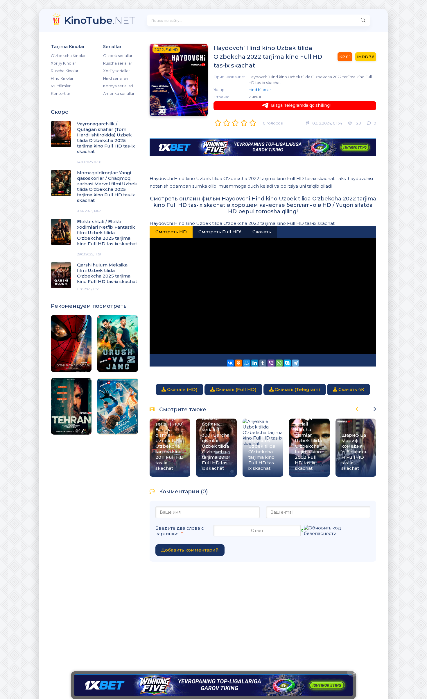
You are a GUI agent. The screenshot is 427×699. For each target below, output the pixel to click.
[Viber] (271, 363)
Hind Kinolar (62, 78)
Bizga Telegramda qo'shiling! (301, 105)
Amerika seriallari (119, 93)
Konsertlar (60, 93)
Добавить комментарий (190, 550)
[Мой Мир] (246, 363)
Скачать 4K (350, 389)
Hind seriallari (115, 78)
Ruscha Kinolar (64, 70)
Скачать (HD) (182, 389)
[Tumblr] (262, 363)
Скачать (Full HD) (235, 389)
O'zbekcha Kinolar (68, 55)
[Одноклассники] (238, 363)
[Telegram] (295, 363)
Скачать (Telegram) (297, 389)
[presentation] (359, 408)
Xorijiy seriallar (116, 70)
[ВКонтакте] (230, 363)
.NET (99, 20)
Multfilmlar (61, 85)
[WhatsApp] (279, 363)
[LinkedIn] (254, 363)
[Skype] (287, 363)
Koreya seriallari (118, 85)
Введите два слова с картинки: (179, 530)
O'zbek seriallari (118, 55)
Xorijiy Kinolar (63, 63)
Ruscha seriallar (117, 63)
